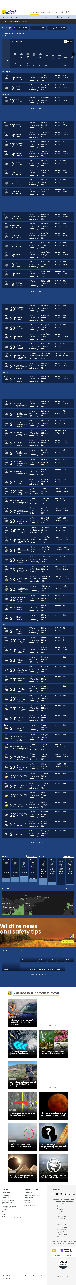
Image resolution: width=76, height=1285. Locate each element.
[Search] (62, 12)
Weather (9, 17)
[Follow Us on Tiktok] (65, 1194)
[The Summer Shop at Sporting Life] (69, 966)
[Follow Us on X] (74, 1194)
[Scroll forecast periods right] (73, 54)
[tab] (65, 41)
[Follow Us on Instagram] (57, 1194)
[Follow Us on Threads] (70, 1194)
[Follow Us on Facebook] (53, 1194)
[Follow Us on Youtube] (61, 1194)
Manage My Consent (9, 1207)
